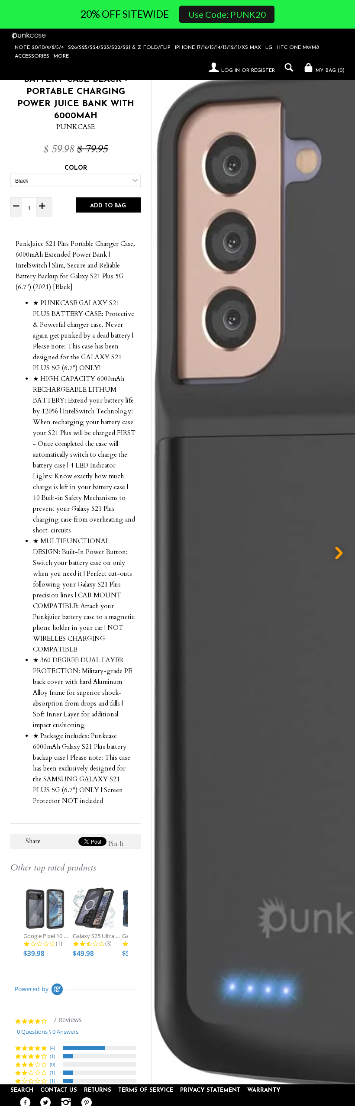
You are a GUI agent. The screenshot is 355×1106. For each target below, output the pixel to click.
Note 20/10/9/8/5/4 (39, 47)
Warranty (264, 1090)
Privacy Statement (210, 1090)
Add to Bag (108, 206)
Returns (97, 1090)
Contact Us (58, 1090)
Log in (230, 70)
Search (21, 1090)
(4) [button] (52, 1048)
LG (268, 47)
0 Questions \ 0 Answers (47, 1031)
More (61, 56)
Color (76, 168)
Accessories (32, 56)
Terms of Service (145, 1090)
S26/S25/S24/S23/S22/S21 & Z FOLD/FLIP (119, 47)
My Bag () (329, 70)
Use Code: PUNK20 (227, 14)
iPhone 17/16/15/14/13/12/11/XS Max (218, 47)
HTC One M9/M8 (298, 47)
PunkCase (75, 127)
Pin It (116, 843)
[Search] (286, 67)
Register (263, 70)
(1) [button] (52, 1056)
